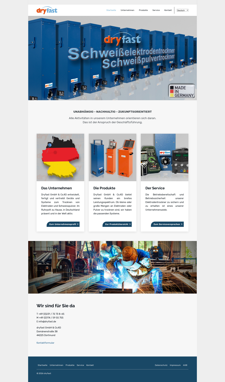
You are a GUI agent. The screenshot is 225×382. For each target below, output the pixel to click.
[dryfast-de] (48, 10)
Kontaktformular (45, 342)
